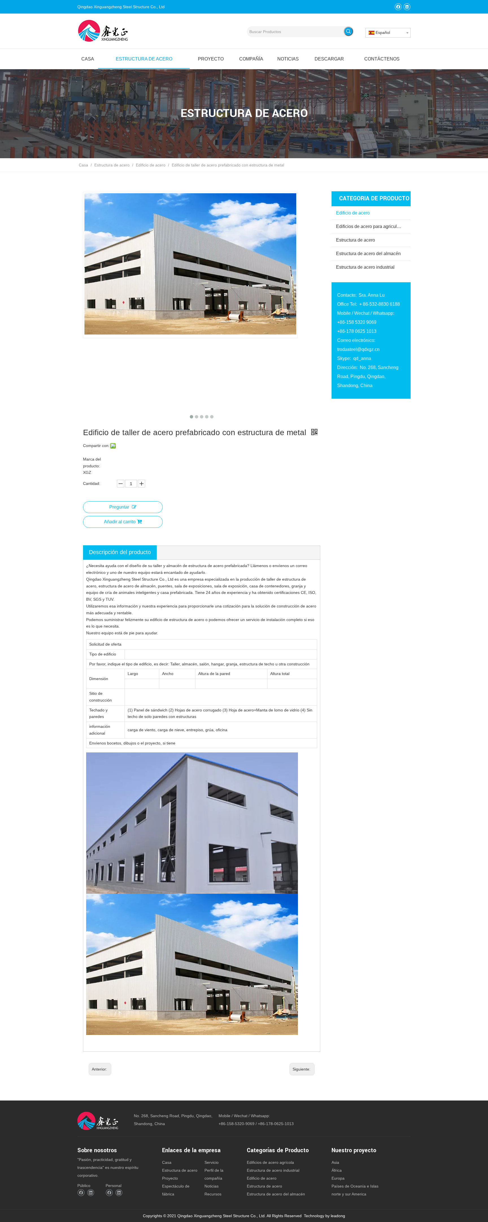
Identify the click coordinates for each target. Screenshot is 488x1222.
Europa (338, 1178)
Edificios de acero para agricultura (370, 226)
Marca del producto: (92, 462)
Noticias (211, 1186)
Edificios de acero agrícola (270, 1162)
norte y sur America (349, 1194)
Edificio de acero (353, 212)
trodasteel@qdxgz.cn (358, 349)
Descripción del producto (120, 552)
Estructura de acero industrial (365, 267)
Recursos (212, 1194)
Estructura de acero (355, 240)
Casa (166, 1162)
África (337, 1170)
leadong (338, 1216)
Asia (335, 1162)
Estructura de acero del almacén (368, 253)
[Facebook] (398, 6)
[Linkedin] (406, 6)
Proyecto (170, 1178)
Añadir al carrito (120, 521)
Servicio (211, 1162)
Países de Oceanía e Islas (355, 1186)
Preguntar (119, 507)
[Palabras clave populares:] (348, 31)
